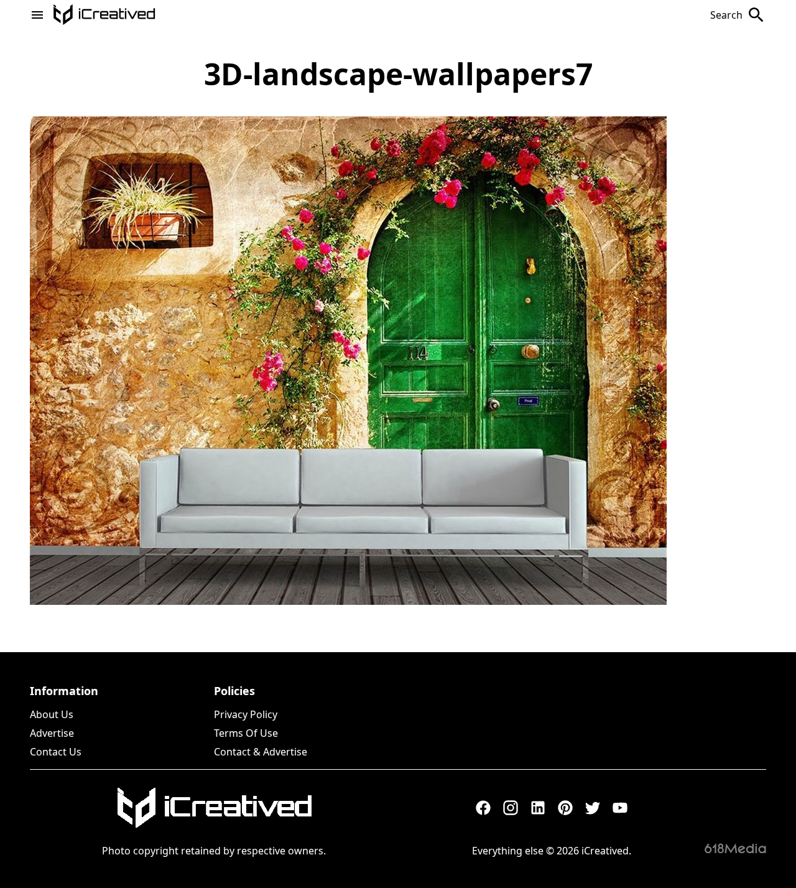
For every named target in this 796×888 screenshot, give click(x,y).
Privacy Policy (245, 714)
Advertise (52, 733)
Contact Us (55, 752)
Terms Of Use (246, 733)
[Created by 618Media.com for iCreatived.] (735, 848)
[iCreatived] (214, 808)
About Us (51, 714)
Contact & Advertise (260, 752)
